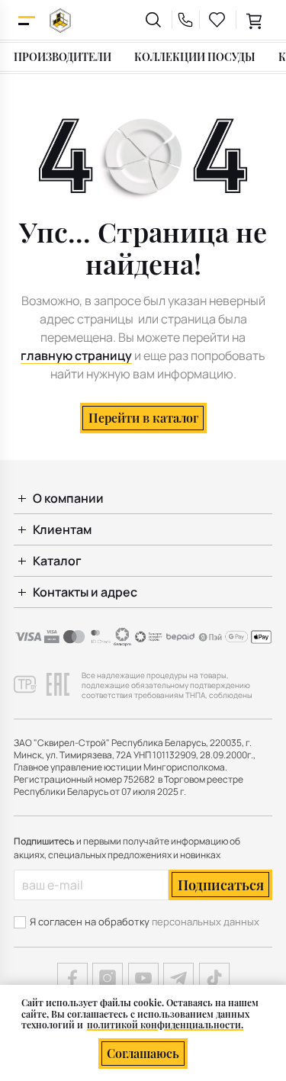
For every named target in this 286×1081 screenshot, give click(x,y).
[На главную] (60, 20)
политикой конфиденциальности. (165, 1024)
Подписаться (221, 885)
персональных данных (205, 921)
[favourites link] (217, 20)
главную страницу (76, 355)
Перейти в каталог (143, 418)
